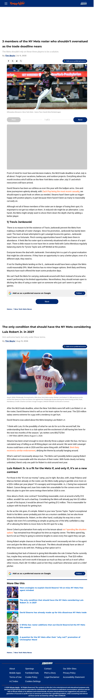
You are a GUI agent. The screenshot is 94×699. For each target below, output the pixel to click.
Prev (14, 119)
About (12, 668)
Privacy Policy (69, 673)
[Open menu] (6, 3)
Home (9, 309)
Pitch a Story (50, 673)
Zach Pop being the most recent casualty (60, 191)
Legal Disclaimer (51, 677)
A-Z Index (13, 681)
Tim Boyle (10, 56)
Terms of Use (15, 677)
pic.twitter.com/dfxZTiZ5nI (52, 432)
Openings (29, 668)
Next (80, 119)
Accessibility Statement (74, 677)
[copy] (20, 61)
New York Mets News (23, 309)
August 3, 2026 (36, 435)
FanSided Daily (32, 673)
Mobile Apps (15, 673)
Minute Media (14, 687)
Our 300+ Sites (69, 668)
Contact (47, 668)
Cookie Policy (31, 677)
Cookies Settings (33, 681)
